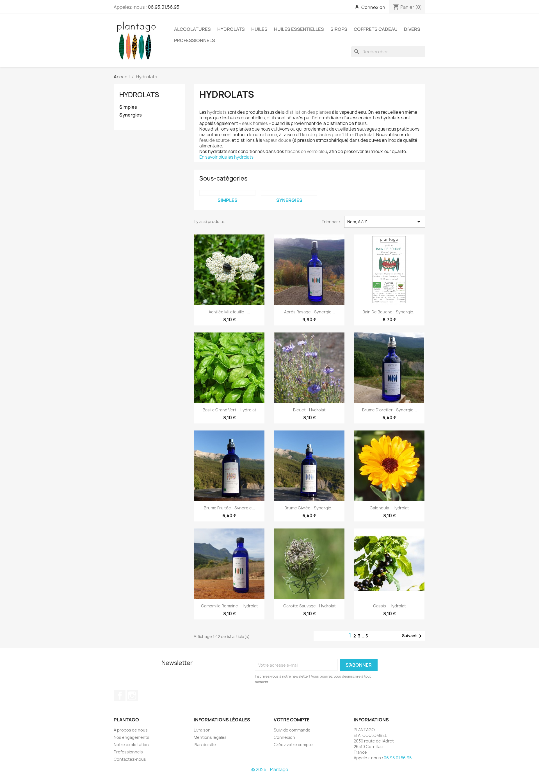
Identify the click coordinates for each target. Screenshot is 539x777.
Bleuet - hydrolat (309, 410)
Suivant (413, 636)
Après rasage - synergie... (309, 312)
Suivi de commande (292, 730)
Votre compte (292, 720)
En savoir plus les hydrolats (226, 157)
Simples (128, 107)
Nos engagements (131, 737)
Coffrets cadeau (376, 29)
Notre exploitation (131, 744)
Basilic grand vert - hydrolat (229, 410)
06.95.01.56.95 (163, 7)
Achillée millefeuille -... (229, 312)
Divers (412, 29)
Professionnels (128, 752)
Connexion (284, 737)
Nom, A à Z (384, 221)
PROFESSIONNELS (194, 40)
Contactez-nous (130, 759)
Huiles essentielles (299, 29)
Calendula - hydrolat (389, 508)
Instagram (132, 695)
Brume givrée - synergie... (309, 508)
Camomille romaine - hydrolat (229, 606)
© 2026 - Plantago (269, 770)
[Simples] (227, 193)
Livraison (202, 730)
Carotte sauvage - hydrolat (309, 606)
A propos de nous (131, 730)
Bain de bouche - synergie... (389, 312)
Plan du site (205, 744)
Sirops (338, 29)
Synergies (130, 115)
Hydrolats (231, 29)
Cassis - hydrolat (389, 606)
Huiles (259, 29)
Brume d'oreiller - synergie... (389, 410)
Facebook (119, 695)
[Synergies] (289, 193)
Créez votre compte (293, 744)
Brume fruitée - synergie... (229, 508)
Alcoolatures (192, 29)
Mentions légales (210, 737)
